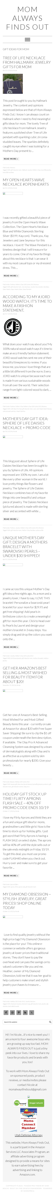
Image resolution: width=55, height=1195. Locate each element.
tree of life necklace (8, 172)
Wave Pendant (27, 289)
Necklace (46, 287)
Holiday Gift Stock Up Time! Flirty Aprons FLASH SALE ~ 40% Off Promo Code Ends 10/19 (26, 801)
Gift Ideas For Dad (16, 409)
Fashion (12, 284)
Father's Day (19, 406)
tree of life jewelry (46, 170)
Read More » (11, 159)
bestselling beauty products (40, 784)
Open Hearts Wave (16, 289)
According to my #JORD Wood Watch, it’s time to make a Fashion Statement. (27, 303)
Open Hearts (6, 289)
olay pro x (27, 786)
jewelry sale (45, 1004)
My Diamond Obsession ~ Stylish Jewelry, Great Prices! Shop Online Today (27, 901)
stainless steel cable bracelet (11, 1006)
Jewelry (33, 287)
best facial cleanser (26, 784)
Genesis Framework (32, 1188)
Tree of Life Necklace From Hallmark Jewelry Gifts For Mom (27, 62)
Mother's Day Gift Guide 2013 (24, 284)
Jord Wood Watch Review (44, 409)
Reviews (12, 167)
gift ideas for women (17, 786)
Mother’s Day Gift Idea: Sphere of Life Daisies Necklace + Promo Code (27, 423)
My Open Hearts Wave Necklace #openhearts (26, 182)
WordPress (28, 1191)
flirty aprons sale (20, 887)
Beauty (12, 782)
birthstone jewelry (16, 658)
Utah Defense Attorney (28, 1135)
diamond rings (26, 1004)
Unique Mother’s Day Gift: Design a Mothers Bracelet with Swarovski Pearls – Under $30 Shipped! (25, 546)
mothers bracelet (38, 658)
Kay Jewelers (39, 287)
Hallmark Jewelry (27, 170)
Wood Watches (20, 411)
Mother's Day (36, 170)
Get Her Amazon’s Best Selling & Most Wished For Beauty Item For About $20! (25, 675)
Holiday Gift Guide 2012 (22, 782)
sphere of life (39, 530)
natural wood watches (9, 411)
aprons (13, 887)
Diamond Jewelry (16, 1004)
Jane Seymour (26, 287)
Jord (34, 409)
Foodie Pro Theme (33, 1186)
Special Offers (14, 884)
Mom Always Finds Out (27, 18)
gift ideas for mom (16, 170)
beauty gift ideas (16, 784)
